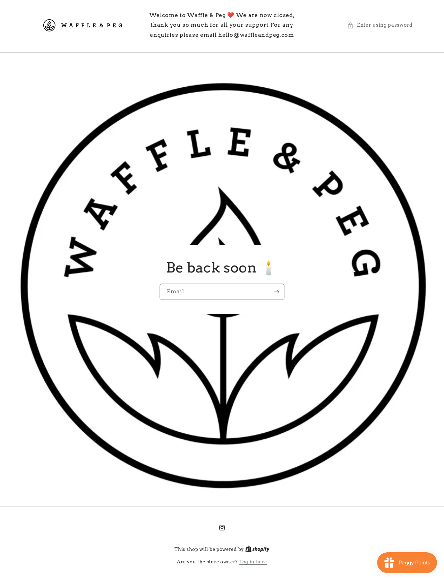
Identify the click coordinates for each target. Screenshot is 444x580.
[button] (380, 25)
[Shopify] (257, 549)
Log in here (253, 561)
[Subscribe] (276, 292)
